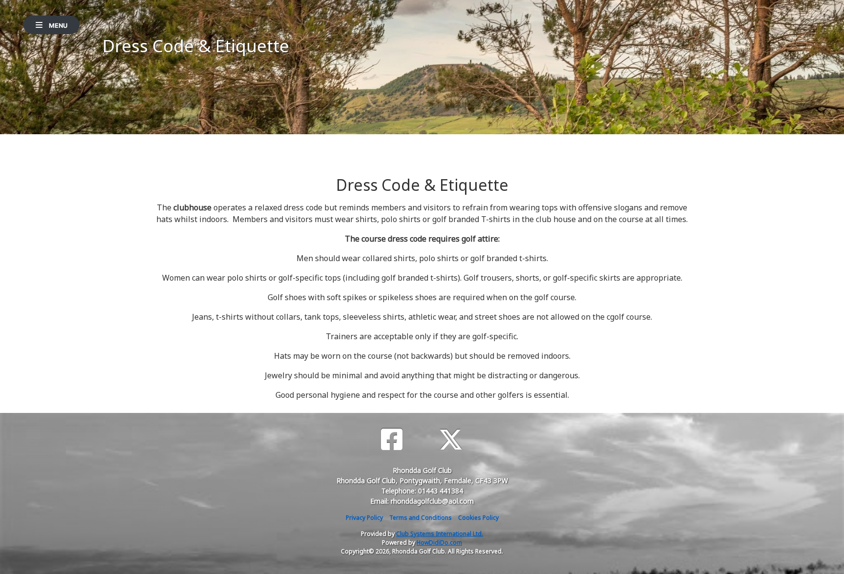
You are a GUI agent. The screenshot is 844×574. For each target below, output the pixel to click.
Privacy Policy (364, 517)
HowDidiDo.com (439, 542)
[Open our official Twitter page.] (451, 439)
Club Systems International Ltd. (439, 534)
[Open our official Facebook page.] (391, 439)
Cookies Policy (478, 517)
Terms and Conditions (420, 517)
